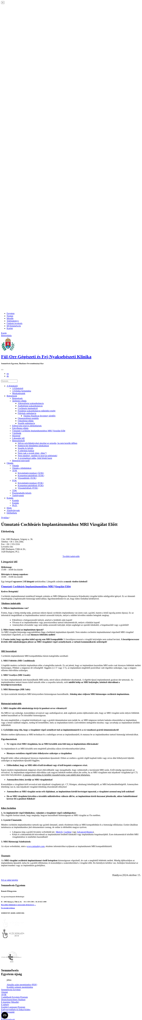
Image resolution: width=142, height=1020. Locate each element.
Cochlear (68, 832)
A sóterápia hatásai (26, 450)
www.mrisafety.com (36, 846)
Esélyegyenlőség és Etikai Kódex (15, 1009)
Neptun (10, 316)
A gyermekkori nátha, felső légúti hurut (35, 458)
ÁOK (14, 470)
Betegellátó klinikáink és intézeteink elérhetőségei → (18, 905)
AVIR (3, 994)
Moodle (10, 318)
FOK (14, 480)
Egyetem (10, 313)
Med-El (59, 832)
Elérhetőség (12, 513)
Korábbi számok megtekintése (20, 987)
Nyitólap (5, 517)
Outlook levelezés (14, 323)
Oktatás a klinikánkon (21, 468)
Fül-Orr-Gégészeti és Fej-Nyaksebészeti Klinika (46, 356)
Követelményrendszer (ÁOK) (31, 473)
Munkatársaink (18, 393)
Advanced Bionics (85, 832)
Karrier (10, 328)
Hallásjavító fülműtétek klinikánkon (33, 445)
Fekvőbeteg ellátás (20, 428)
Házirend (16, 436)
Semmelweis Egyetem (11, 989)
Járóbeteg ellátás (19, 401)
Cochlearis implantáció (28, 408)
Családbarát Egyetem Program (14, 997)
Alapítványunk (13, 510)
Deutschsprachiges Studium (13, 999)
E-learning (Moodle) (10, 1002)
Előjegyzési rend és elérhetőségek (27, 426)
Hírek (9, 508)
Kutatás (10, 498)
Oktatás (10, 463)
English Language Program (13, 1007)
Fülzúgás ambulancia (27, 413)
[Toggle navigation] (2, 369)
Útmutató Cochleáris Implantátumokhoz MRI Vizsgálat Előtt (38, 431)
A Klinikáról (12, 386)
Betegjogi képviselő (21, 460)
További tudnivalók (71, 556)
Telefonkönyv (13, 321)
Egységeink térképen (8, 908)
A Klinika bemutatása (21, 391)
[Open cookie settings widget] (4, 1015)
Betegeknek (12, 396)
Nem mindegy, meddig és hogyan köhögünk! (37, 455)
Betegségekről (18, 441)
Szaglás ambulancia (26, 423)
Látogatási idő (18, 438)
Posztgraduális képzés (21, 493)
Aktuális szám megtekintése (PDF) (22, 984)
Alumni (4, 992)
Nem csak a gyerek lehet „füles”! (32, 453)
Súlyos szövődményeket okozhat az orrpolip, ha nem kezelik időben (47, 443)
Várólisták (16, 433)
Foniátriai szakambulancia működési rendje (36, 411)
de (8, 376)
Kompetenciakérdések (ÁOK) (31, 475)
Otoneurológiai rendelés (28, 418)
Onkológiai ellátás (26, 421)
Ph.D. (14, 505)
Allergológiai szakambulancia (31, 403)
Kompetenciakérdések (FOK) (31, 485)
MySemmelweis (14, 326)
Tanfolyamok (18, 495)
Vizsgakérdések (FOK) (28, 488)
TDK (14, 490)
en (8, 373)
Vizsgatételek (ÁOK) (27, 478)
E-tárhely (5, 1004)
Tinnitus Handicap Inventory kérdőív (39, 416)
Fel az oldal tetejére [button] (9, 880)
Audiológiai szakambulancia (30, 406)
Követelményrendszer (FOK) (30, 483)
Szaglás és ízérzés (25, 448)
